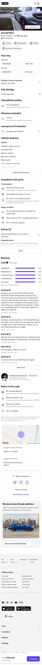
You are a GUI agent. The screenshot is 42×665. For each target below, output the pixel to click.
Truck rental (26, 584)
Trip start (4, 60)
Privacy (23, 652)
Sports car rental (27, 579)
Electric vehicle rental (9, 584)
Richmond (23, 559)
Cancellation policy (21, 494)
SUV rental (25, 581)
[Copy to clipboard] (27, 482)
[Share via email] (21, 482)
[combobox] (39, 82)
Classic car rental (7, 579)
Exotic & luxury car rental (10, 587)
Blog (21, 602)
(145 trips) (23, 36)
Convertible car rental (9, 581)
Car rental (5, 576)
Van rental (25, 587)
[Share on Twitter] (15, 482)
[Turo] (5, 3)
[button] (36, 3)
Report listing (21, 490)
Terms (17, 652)
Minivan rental (26, 576)
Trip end (4, 68)
